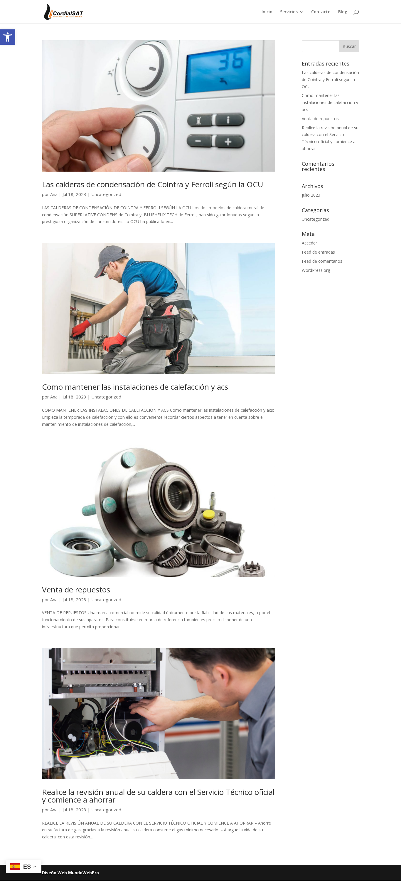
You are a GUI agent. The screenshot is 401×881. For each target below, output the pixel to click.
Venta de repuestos (76, 589)
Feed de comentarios (322, 261)
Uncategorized (106, 194)
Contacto (321, 12)
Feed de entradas (318, 252)
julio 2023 (311, 195)
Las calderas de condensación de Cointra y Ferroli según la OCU (152, 184)
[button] (7, 37)
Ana (54, 194)
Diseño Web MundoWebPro (70, 872)
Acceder (309, 243)
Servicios (289, 12)
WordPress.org (316, 270)
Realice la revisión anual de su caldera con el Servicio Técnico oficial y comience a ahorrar (158, 796)
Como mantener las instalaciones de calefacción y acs (135, 386)
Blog (342, 12)
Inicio (267, 12)
